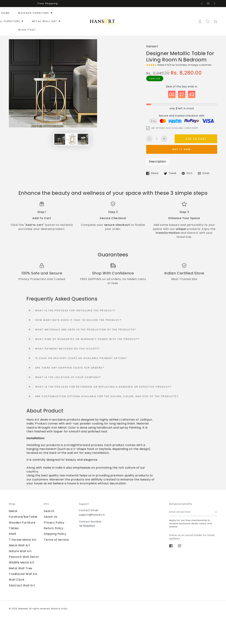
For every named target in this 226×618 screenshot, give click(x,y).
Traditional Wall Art (23, 574)
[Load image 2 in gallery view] (71, 139)
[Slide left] (202, 3)
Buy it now (182, 149)
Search (49, 511)
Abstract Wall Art (22, 585)
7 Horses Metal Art (23, 540)
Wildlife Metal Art (21, 562)
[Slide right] (214, 3)
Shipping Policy (55, 534)
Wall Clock (17, 580)
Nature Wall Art (20, 551)
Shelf (12, 534)
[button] (208, 21)
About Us (50, 517)
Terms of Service (56, 540)
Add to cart (195, 138)
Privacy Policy (54, 523)
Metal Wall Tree (20, 568)
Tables (14, 528)
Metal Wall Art (19, 545)
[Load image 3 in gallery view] (83, 139)
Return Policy (53, 528)
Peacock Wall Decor (24, 557)
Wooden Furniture (22, 523)
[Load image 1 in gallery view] (59, 139)
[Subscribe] (216, 512)
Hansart (152, 46)
